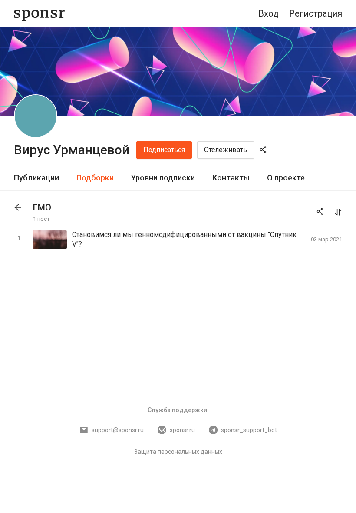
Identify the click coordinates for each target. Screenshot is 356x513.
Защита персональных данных (178, 451)
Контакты (231, 177)
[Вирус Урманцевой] (35, 116)
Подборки (95, 177)
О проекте (286, 177)
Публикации (36, 177)
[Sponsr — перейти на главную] (39, 14)
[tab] (36, 178)
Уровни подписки (163, 177)
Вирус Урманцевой (71, 149)
